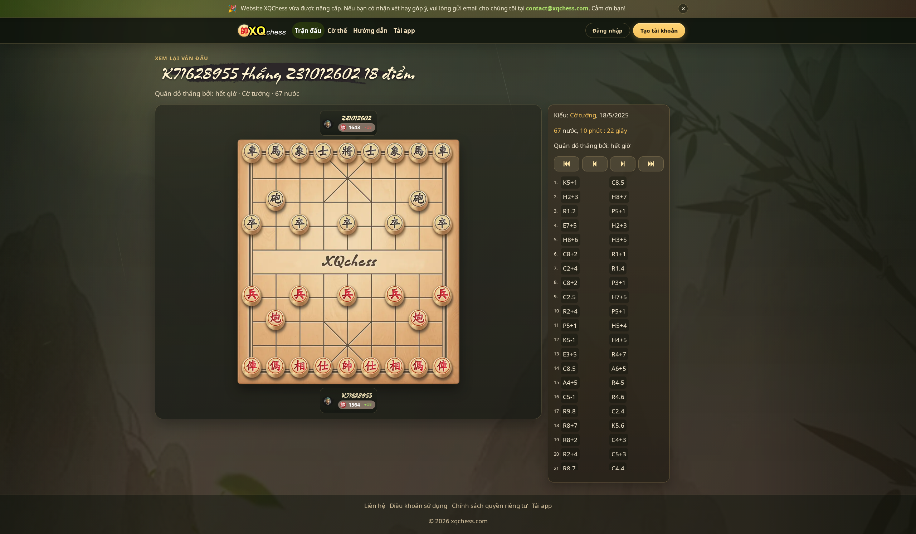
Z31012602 (356, 118)
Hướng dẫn (370, 30)
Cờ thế (337, 30)
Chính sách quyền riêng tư (489, 505)
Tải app (404, 30)
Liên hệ (374, 505)
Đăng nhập (608, 30)
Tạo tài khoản (659, 30)
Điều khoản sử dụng (418, 505)
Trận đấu (308, 30)
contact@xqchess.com (557, 8)
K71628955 (356, 395)
